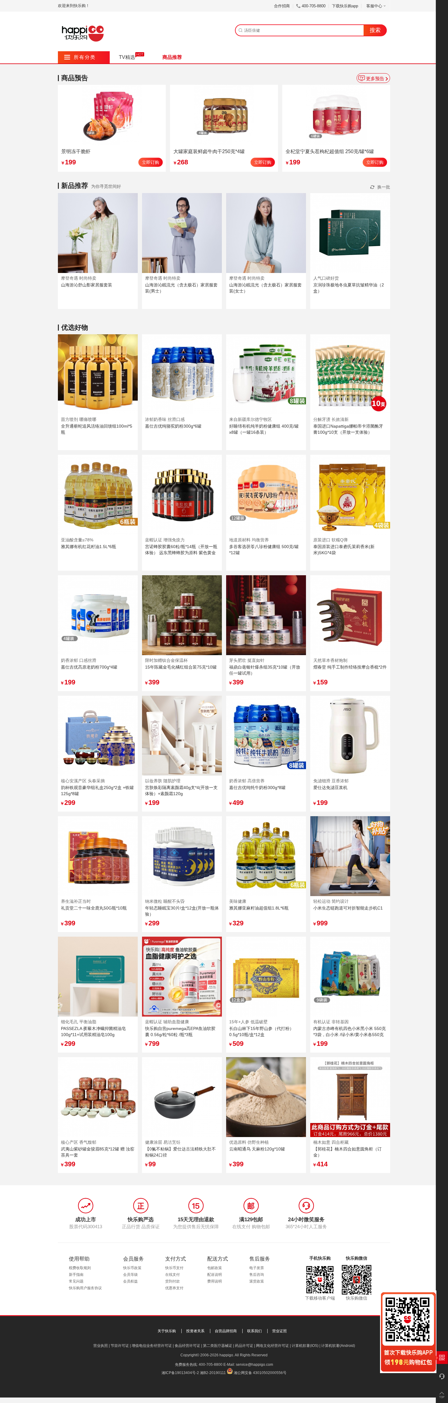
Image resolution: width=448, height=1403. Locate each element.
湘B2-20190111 (213, 1373)
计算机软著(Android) (338, 1346)
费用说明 (214, 1281)
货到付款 (172, 1281)
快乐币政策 (132, 1268)
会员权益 (130, 1281)
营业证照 (279, 1331)
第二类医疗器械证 (217, 1346)
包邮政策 (214, 1268)
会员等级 (130, 1274)
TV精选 (127, 57)
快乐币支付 (174, 1268)
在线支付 (172, 1274)
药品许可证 (244, 1346)
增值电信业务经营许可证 (152, 1346)
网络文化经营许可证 (272, 1346)
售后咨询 (256, 1274)
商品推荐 (172, 57)
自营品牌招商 (226, 1331)
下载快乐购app (345, 6)
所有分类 (80, 57)
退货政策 (256, 1281)
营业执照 (100, 1346)
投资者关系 (195, 1331)
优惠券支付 (174, 1288)
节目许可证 (120, 1346)
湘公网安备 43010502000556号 (260, 1373)
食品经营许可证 (187, 1346)
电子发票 (256, 1268)
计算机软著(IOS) (305, 1346)
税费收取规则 (80, 1268)
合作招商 (282, 6)
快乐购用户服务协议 (85, 1288)
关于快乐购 (167, 1331)
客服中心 (374, 6)
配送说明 (214, 1274)
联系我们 (254, 1331)
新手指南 (76, 1274)
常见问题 (76, 1281)
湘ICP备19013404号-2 (180, 1373)
